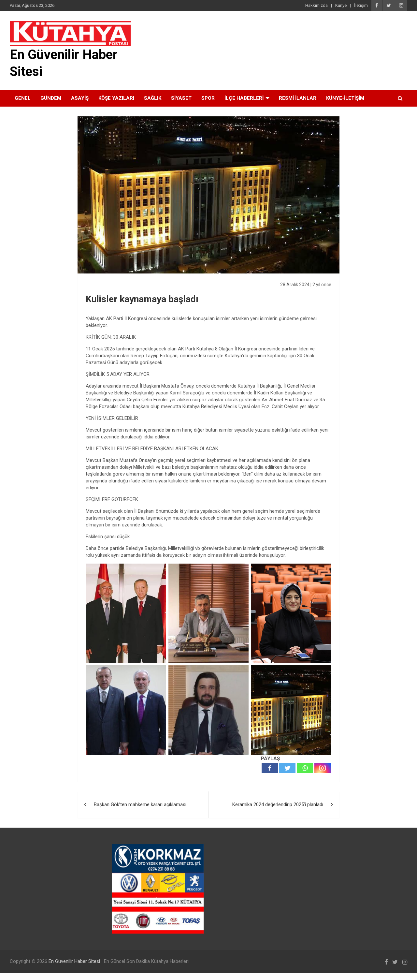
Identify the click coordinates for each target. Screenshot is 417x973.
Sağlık (152, 98)
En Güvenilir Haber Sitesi (74, 961)
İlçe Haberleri (244, 98)
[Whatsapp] (305, 768)
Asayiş (80, 98)
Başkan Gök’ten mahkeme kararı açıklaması (140, 804)
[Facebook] (270, 768)
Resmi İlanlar (297, 98)
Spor (208, 98)
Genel (23, 98)
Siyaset (181, 98)
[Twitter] (287, 768)
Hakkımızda (316, 5)
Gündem (50, 98)
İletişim (361, 5)
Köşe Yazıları (116, 98)
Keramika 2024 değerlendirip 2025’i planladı (277, 804)
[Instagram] (322, 768)
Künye (341, 5)
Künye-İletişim (345, 98)
